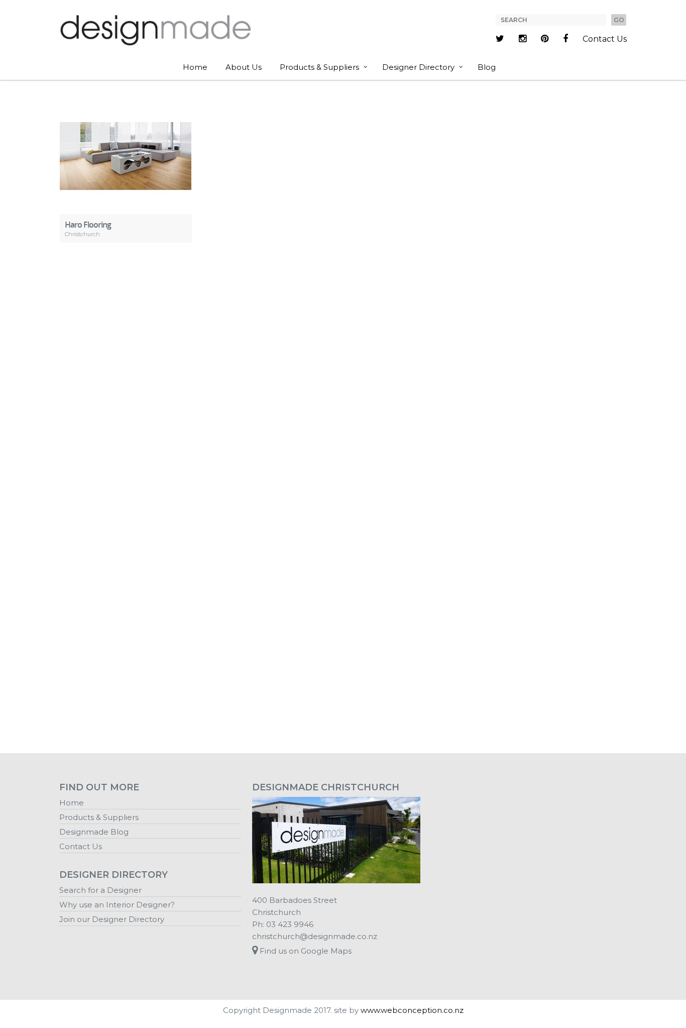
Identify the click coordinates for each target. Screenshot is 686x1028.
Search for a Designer (100, 890)
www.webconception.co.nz (412, 1010)
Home (195, 67)
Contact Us (605, 39)
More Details (126, 148)
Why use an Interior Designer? (117, 904)
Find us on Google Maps (305, 951)
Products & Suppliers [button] (319, 67)
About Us (243, 67)
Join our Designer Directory (111, 919)
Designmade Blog (94, 832)
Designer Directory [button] (418, 67)
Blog (487, 67)
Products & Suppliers (99, 817)
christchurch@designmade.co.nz (314, 936)
